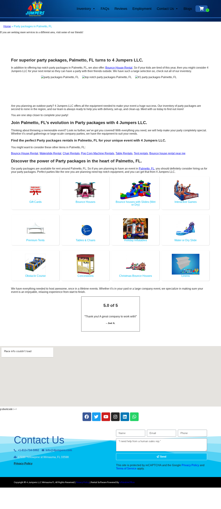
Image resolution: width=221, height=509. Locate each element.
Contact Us (165, 9)
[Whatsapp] (134, 416)
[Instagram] (115, 416)
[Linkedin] (125, 416)
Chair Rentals (71, 153)
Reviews (120, 9)
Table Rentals (124, 153)
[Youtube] (106, 416)
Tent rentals (141, 153)
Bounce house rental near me (167, 153)
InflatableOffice (126, 482)
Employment (142, 9)
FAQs (105, 9)
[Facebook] (87, 416)
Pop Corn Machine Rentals (97, 153)
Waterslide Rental (50, 153)
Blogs (188, 9)
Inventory (84, 9)
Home (7, 26)
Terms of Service (126, 468)
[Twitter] (96, 416)
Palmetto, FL (146, 168)
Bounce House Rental (118, 67)
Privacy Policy (23, 463)
